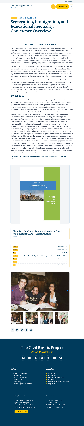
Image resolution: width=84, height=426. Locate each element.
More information (62, 265)
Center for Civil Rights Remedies (58, 381)
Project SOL (52, 384)
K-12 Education (17, 379)
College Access (17, 375)
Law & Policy (17, 381)
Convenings (52, 375)
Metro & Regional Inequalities (22, 384)
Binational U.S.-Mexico (20, 373)
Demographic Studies (20, 377)
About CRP (51, 373)
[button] (67, 291)
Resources (51, 379)
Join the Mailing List (21, 412)
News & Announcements (56, 377)
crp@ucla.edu (63, 262)
